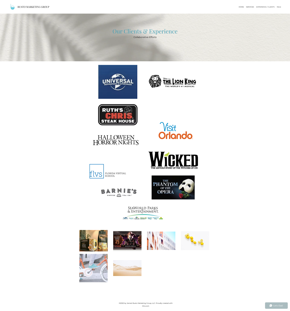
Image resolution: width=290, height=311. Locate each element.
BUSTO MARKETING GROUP (34, 6)
